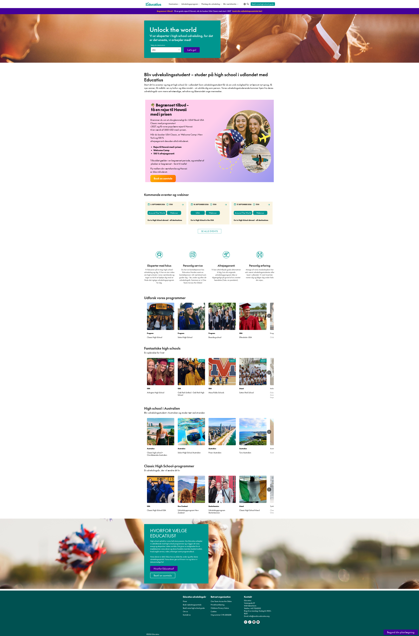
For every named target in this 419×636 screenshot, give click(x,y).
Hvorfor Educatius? (164, 568)
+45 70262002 (255, 608)
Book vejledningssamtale (192, 604)
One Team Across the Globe (221, 601)
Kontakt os (187, 615)
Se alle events (209, 231)
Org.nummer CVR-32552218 (221, 615)
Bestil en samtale (163, 575)
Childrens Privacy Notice (220, 608)
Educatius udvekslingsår (194, 596)
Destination (173, 4)
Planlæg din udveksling (210, 4)
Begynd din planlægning (400, 632)
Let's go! (191, 49)
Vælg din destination (158, 45)
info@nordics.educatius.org (259, 616)
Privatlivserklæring (217, 604)
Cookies (214, 611)
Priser (185, 601)
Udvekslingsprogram (189, 4)
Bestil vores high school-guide (263, 4)
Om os (185, 611)
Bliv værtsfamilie (230, 4)
